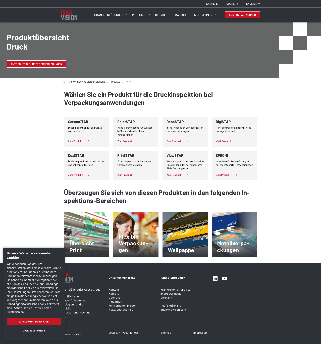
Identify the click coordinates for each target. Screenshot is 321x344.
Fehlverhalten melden (122, 305)
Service (161, 15)
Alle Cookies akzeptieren (34, 321)
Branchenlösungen (108, 15)
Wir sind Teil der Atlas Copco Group (78, 289)
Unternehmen (202, 15)
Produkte (139, 15)
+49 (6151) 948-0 (171, 305)
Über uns (114, 297)
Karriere (114, 293)
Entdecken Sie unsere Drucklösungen (36, 64)
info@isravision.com (173, 309)
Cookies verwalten (71, 333)
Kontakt (114, 289)
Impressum (200, 332)
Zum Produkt (75, 141)
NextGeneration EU (121, 309)
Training (179, 15)
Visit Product (223, 141)
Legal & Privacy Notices (124, 332)
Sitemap (166, 332)
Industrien (115, 301)
